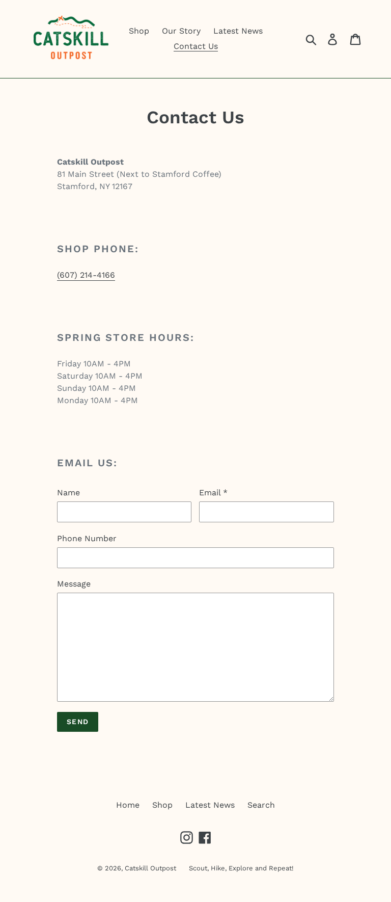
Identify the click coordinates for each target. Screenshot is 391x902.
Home (127, 805)
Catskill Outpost (150, 868)
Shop (162, 805)
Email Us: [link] (87, 463)
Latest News (210, 805)
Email (213, 492)
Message (74, 584)
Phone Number (87, 538)
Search (261, 805)
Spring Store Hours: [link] (125, 337)
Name (68, 492)
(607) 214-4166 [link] (86, 275)
